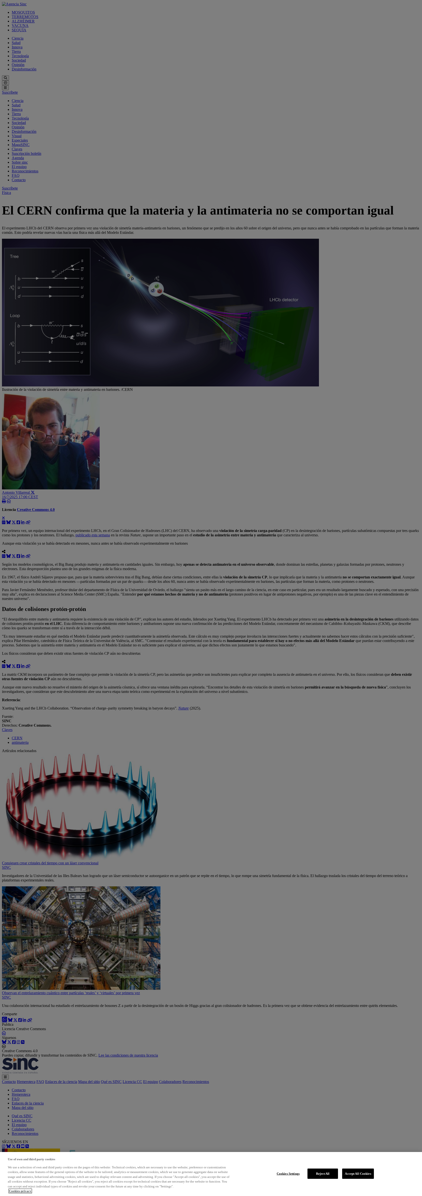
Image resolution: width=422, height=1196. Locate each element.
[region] (211, 1174)
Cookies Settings (288, 1173)
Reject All (322, 1173)
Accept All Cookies (358, 1173)
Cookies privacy (20, 1191)
